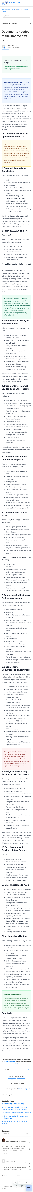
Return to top (6, 1095)
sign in (8, 1175)
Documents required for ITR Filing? (13, 1104)
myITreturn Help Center (8, 9)
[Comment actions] (29, 1149)
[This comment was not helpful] (29, 1146)
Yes (12, 1079)
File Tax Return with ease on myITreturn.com (16, 1112)
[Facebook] (2, 1069)
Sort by (28, 1133)
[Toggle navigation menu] (28, 3)
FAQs (18, 9)
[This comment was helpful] (29, 1140)
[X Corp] (5, 1069)
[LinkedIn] (8, 1069)
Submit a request (24, 1089)
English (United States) (23, 1186)
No (21, 1079)
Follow (5, 51)
